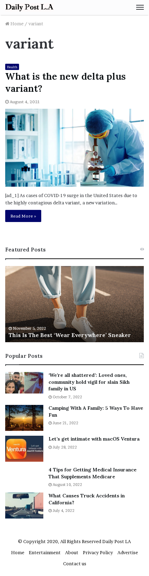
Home (16, 23)
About (71, 552)
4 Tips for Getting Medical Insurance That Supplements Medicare (93, 473)
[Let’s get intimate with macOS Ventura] (24, 449)
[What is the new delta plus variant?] (74, 148)
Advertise (127, 552)
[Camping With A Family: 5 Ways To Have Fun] (24, 418)
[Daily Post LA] (29, 7)
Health (12, 67)
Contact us (74, 563)
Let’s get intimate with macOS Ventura (94, 439)
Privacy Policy (98, 552)
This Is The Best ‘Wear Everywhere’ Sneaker (70, 334)
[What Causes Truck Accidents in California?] (24, 506)
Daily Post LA (116, 541)
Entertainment (45, 552)
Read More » (23, 216)
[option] (74, 304)
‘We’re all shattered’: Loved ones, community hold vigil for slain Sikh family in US (89, 382)
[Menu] (140, 7)
